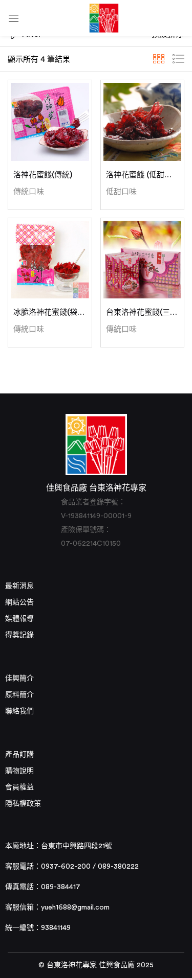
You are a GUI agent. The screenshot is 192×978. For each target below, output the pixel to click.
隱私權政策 (23, 803)
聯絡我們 (19, 711)
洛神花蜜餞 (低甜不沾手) (142, 175)
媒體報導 (19, 618)
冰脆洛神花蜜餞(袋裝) (50, 312)
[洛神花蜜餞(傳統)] (50, 122)
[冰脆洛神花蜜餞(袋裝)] (50, 260)
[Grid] (159, 59)
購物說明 (19, 771)
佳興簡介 (19, 678)
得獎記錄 (19, 635)
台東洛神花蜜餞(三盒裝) (142, 312)
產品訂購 (19, 754)
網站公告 (19, 602)
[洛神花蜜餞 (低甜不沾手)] (142, 122)
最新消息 (19, 586)
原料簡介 (19, 694)
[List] (178, 59)
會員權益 (19, 787)
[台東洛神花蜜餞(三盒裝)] (142, 260)
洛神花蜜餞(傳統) (42, 175)
